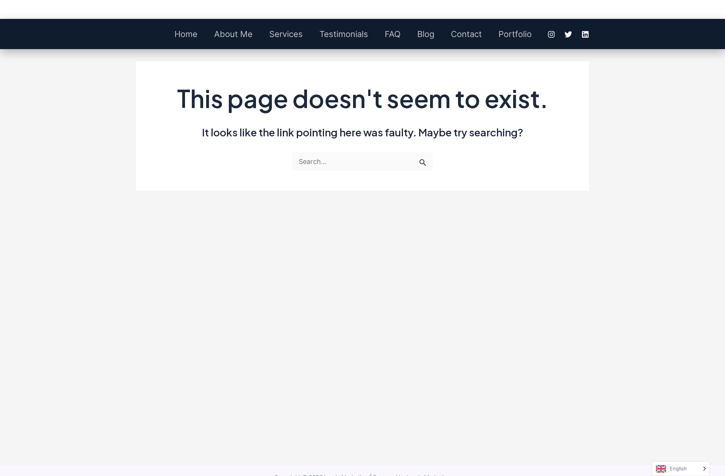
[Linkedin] (585, 34)
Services (286, 34)
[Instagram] (551, 34)
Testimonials (343, 34)
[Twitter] (568, 34)
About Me (233, 34)
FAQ (393, 34)
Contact (466, 34)
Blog (425, 34)
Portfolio (515, 34)
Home (185, 34)
